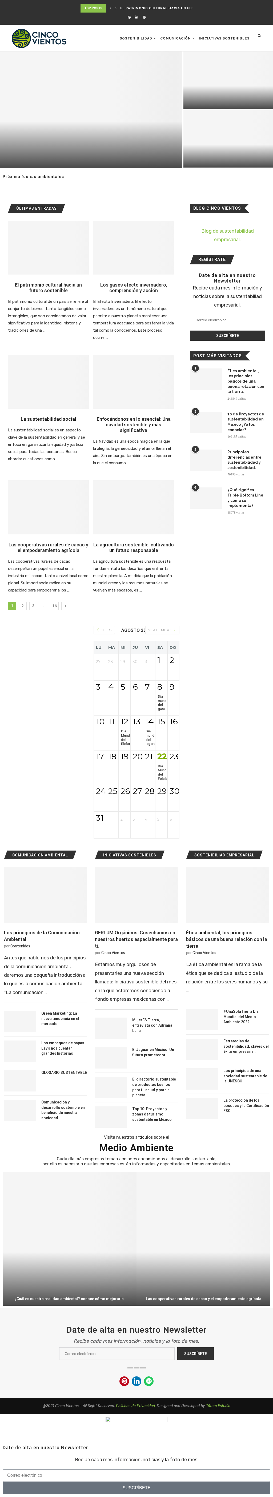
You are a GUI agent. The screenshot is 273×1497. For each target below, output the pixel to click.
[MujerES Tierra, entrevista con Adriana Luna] (111, 1028)
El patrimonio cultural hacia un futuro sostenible (172, 8)
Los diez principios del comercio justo (223, 102)
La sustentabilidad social (48, 419)
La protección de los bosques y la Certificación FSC (246, 1105)
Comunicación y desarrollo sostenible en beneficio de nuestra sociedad (63, 1110)
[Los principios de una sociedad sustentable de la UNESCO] (202, 1079)
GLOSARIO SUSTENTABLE (64, 1072)
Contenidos (20, 946)
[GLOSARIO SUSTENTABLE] (20, 1080)
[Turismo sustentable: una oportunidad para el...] (228, 139)
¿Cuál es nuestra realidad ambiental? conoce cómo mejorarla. (69, 1299)
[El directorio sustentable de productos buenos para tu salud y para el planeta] (111, 1087)
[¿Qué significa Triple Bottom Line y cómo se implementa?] (206, 498)
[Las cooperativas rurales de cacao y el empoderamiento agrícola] (48, 507)
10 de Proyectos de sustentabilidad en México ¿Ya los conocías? (245, 422)
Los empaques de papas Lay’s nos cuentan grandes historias (62, 1048)
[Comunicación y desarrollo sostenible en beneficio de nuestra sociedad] (20, 1110)
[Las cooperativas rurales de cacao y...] (203, 1239)
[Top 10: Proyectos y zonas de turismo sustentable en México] (111, 1117)
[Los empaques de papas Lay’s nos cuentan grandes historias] (20, 1051)
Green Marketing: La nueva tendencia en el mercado (60, 1018)
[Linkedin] (136, 17)
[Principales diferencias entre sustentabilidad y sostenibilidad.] (206, 460)
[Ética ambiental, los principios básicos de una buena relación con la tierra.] (206, 379)
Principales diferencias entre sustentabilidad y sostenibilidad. (244, 460)
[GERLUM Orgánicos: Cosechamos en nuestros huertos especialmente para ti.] (136, 895)
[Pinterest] (129, 17)
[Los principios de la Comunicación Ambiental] (45, 895)
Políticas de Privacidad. (136, 1406)
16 (54, 606)
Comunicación (175, 38)
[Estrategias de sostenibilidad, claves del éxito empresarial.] (202, 1049)
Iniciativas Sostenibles (224, 38)
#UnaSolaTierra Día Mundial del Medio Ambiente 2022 (241, 1016)
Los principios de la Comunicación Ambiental (42, 936)
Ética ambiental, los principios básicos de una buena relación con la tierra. (245, 381)
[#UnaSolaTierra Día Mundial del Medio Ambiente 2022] (202, 1019)
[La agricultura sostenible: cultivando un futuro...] (91, 109)
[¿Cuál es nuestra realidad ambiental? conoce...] (69, 1239)
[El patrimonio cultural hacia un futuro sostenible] (48, 248)
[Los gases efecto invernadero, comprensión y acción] (133, 248)
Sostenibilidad (136, 38)
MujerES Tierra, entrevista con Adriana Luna (152, 1025)
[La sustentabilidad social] (48, 382)
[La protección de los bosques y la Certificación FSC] (202, 1108)
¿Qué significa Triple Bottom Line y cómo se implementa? (245, 498)
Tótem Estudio (218, 1406)
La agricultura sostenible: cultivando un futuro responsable (133, 547)
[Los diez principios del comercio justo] (228, 80)
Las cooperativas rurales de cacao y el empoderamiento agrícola (48, 547)
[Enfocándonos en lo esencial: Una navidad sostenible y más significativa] (133, 382)
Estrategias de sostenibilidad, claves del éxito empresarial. (246, 1046)
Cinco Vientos (113, 953)
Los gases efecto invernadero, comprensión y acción (133, 287)
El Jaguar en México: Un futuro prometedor (153, 1052)
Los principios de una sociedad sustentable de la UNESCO (245, 1076)
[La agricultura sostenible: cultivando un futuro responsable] (133, 507)
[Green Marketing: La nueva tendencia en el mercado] (20, 1021)
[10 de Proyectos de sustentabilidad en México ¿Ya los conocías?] (206, 422)
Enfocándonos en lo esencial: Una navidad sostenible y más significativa (134, 424)
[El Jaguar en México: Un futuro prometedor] (111, 1058)
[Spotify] (144, 17)
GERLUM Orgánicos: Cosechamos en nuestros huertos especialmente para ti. (136, 939)
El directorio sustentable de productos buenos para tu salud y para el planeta (154, 1087)
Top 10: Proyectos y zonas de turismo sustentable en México (152, 1114)
